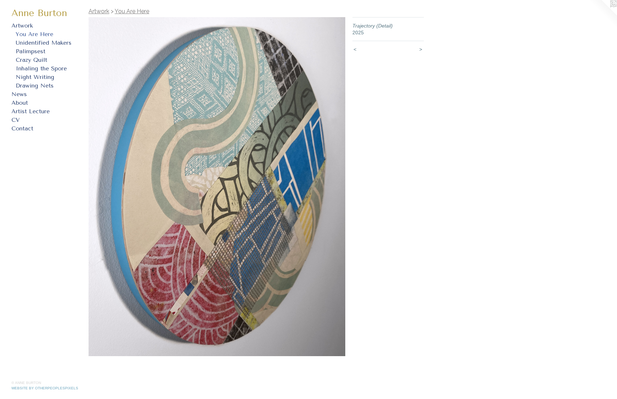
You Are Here (34, 34)
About (19, 102)
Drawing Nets (35, 85)
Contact (22, 128)
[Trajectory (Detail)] (217, 186)
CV (15, 119)
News (19, 94)
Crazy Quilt (31, 59)
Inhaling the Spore (41, 68)
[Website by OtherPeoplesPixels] (602, 14)
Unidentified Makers (43, 42)
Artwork (22, 25)
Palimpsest (30, 51)
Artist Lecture (30, 111)
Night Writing (35, 77)
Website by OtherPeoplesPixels (44, 388)
